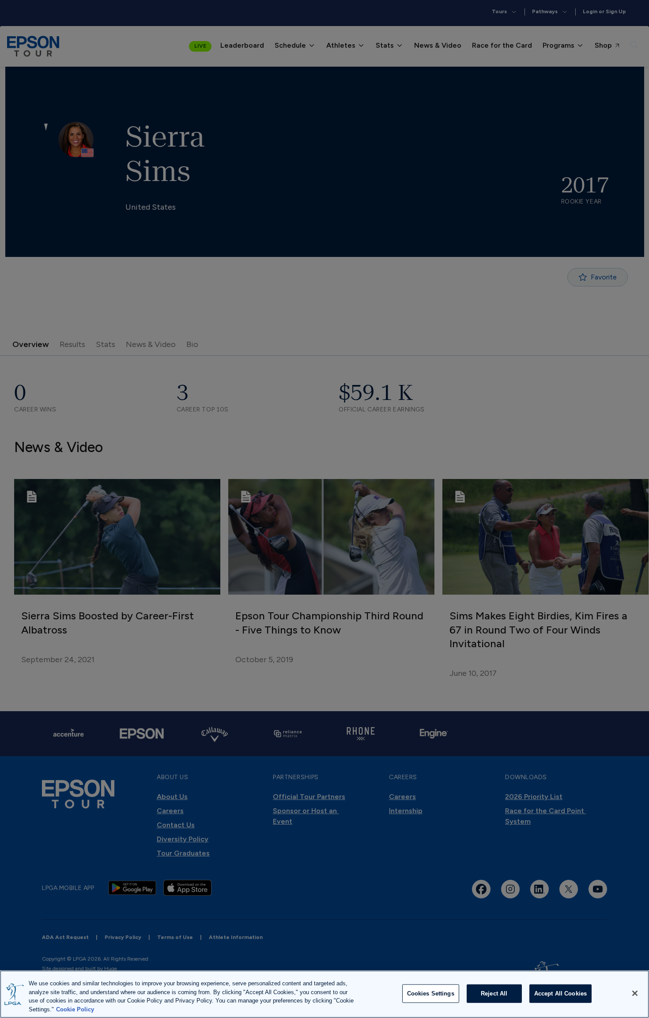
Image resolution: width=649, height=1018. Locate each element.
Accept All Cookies (560, 993)
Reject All (494, 993)
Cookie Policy (75, 1009)
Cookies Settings (430, 993)
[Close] (635, 993)
